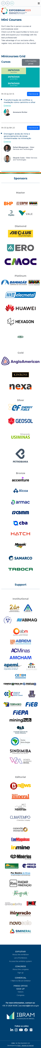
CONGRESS (20, 966)
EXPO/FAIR (20, 951)
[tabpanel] (20, 124)
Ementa (7, 105)
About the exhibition (20, 954)
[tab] (13, 71)
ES (7, 3)
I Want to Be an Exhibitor (20, 981)
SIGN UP (20, 989)
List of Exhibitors (20, 958)
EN (12, 3)
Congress (20, 995)
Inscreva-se (33, 94)
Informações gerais (30, 62)
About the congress (21, 969)
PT (3, 3)
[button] (39, 3)
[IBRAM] (20, 1015)
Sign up (20, 973)
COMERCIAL (20, 978)
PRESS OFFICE (21, 986)
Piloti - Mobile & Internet (25, 1045)
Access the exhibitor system (20, 961)
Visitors (20, 992)
